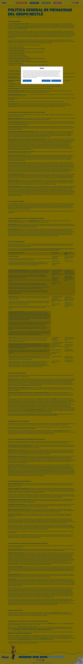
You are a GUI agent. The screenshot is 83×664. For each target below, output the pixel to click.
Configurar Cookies (27, 80)
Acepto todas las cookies (56, 80)
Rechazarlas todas (46, 80)
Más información (34, 77)
